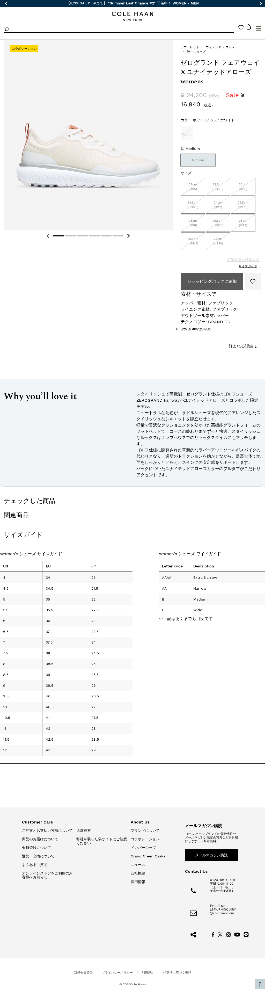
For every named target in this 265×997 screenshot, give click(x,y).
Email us (217, 906)
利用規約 (148, 972)
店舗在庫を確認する (243, 260)
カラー (208, 120)
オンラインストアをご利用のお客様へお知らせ (47, 875)
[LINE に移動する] (246, 934)
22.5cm (217, 187)
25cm (193, 223)
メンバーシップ (143, 848)
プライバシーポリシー (117, 972)
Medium (198, 160)
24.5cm (243, 205)
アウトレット (190, 47)
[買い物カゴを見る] (248, 27)
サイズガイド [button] (23, 534)
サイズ (186, 173)
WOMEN (180, 3)
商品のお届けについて (40, 839)
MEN (195, 3)
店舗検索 (83, 830)
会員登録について (36, 848)
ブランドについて (145, 830)
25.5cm (217, 223)
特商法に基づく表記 (177, 972)
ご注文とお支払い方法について (47, 830)
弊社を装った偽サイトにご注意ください (101, 841)
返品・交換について (38, 856)
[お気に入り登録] (253, 281)
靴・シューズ (196, 52)
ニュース (138, 865)
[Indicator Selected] (58, 236)
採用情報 (138, 882)
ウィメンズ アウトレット (223, 47)
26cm (243, 223)
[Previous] (48, 236)
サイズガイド (248, 266)
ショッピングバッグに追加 (212, 281)
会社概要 (138, 873)
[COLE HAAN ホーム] (132, 16)
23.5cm (192, 205)
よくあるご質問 (34, 865)
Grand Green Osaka (148, 856)
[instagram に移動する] (228, 934)
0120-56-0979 (222, 880)
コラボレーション (145, 839)
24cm (218, 205)
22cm (193, 187)
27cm (218, 241)
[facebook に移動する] (213, 934)
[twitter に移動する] (220, 934)
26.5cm (192, 241)
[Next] (128, 236)
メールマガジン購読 (211, 855)
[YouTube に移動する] (237, 934)
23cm (243, 187)
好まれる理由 (241, 346)
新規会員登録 (83, 972)
